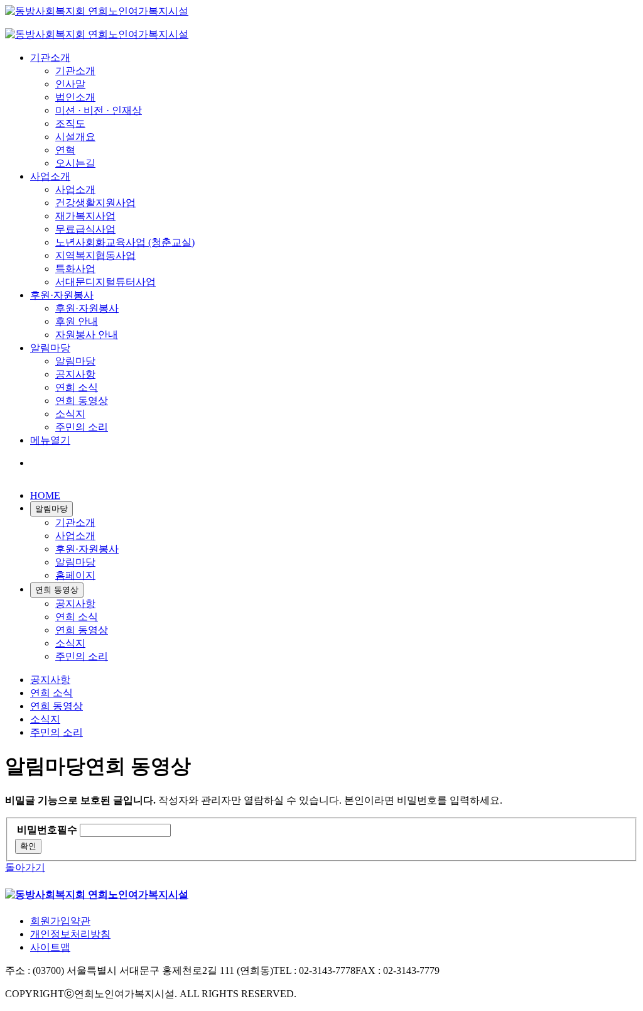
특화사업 (75, 268)
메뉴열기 (50, 440)
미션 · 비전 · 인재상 (98, 110)
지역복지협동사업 (95, 255)
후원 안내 (76, 321)
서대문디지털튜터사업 (105, 281)
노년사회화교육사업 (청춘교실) (125, 242)
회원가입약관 (60, 920)
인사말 (70, 84)
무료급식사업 (85, 229)
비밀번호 (47, 829)
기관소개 (50, 57)
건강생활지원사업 (95, 202)
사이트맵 (50, 947)
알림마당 (50, 347)
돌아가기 (25, 867)
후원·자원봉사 (62, 295)
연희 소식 (76, 387)
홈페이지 (75, 575)
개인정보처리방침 (70, 934)
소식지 (70, 413)
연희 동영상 (81, 400)
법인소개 (75, 97)
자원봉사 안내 (86, 334)
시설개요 (75, 136)
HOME (45, 495)
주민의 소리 (81, 427)
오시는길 (75, 163)
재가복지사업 (85, 215)
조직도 (70, 123)
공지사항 (75, 374)
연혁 (65, 150)
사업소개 (50, 176)
